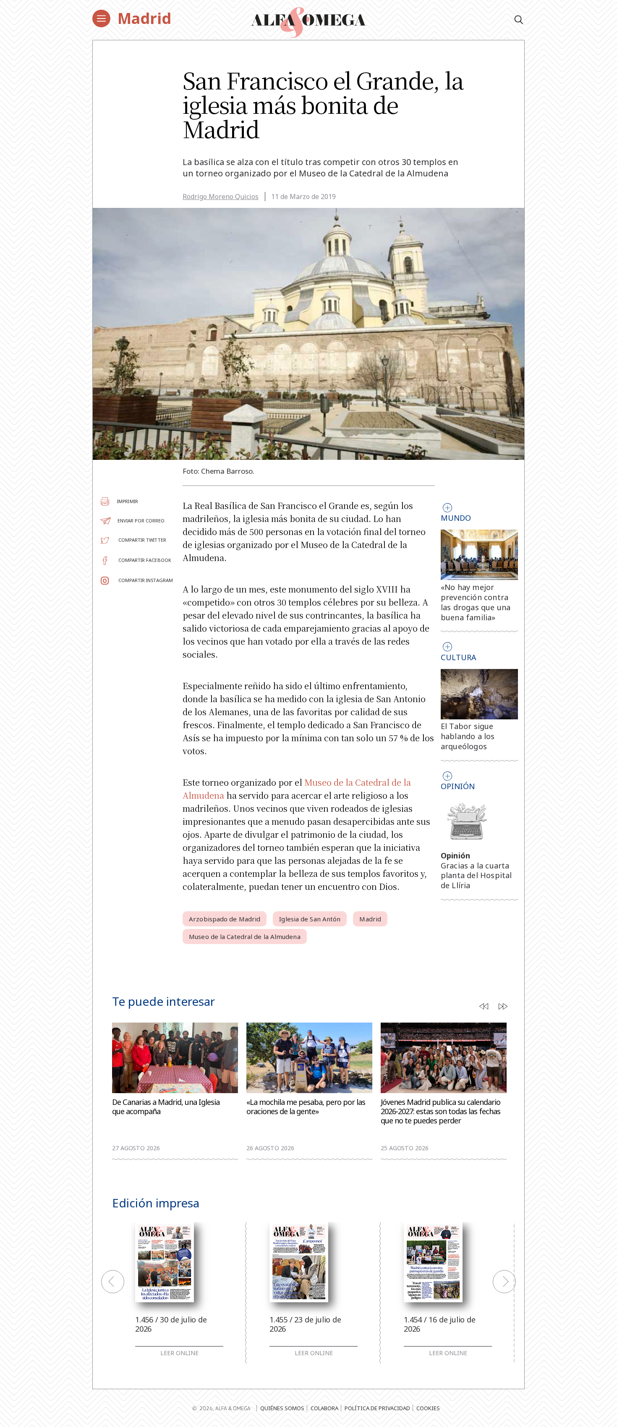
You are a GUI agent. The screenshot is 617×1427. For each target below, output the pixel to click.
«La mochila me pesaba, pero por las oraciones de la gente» (305, 1106)
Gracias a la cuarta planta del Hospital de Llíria (476, 875)
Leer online (179, 1353)
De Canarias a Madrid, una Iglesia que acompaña (166, 1106)
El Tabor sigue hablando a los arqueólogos (468, 736)
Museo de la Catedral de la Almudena (245, 936)
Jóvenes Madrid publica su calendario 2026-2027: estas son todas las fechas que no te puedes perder (440, 1111)
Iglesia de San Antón (309, 919)
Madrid (144, 18)
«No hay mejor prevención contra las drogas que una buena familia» (476, 602)
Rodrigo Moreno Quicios (221, 196)
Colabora (324, 1408)
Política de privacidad (377, 1408)
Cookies (428, 1408)
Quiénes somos (282, 1408)
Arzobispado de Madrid (224, 919)
